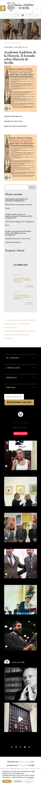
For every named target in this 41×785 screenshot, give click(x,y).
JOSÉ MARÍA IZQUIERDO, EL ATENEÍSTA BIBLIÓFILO (16, 200)
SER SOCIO (14, 396)
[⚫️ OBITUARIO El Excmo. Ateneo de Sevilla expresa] (20, 684)
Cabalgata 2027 (19, 221)
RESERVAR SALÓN (19, 402)
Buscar (32, 187)
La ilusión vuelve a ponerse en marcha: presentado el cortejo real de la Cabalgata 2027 (18, 216)
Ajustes (28, 781)
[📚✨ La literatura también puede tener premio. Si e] (20, 719)
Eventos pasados (19, 204)
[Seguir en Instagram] (16, 747)
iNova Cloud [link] (24, 762)
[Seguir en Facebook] (20, 747)
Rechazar (18, 781)
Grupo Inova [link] (23, 765)
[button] (3, 8)
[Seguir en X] (12, 747)
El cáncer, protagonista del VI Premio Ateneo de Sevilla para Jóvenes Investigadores (18, 233)
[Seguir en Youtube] (25, 747)
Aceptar (7, 781)
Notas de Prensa (19, 238)
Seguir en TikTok (20, 433)
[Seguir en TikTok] (29, 747)
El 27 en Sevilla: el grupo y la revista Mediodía (22, 280)
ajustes (31, 777)
